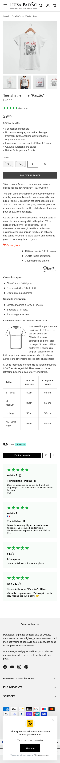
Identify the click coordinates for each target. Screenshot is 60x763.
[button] (54, 5)
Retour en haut (28, 624)
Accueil (6, 16)
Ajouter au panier (30, 175)
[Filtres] (45, 455)
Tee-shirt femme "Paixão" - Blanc (24, 16)
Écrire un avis (22, 455)
